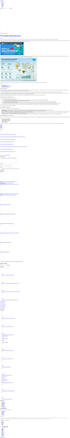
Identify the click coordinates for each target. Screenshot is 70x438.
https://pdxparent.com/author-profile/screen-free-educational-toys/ (7, 139)
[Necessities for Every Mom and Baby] (6, 251)
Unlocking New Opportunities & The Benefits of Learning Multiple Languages (9, 193)
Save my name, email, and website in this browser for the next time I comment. (10, 168)
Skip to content (2, 0)
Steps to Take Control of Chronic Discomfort (5, 204)
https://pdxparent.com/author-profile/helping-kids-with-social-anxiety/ (8, 134)
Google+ (1, 126)
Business (3, 3)
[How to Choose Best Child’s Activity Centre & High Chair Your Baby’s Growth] (3, 183)
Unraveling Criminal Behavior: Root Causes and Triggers (7, 223)
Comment (1, 163)
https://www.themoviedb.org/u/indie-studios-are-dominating (7, 141)
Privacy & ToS (3, 412)
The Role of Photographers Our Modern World (5, 242)
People (2, 5)
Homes (2, 4)
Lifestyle (3, 298)
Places (2, 6)
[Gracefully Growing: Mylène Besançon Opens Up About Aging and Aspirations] (6, 232)
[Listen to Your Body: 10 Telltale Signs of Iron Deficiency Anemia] (6, 213)
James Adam (6, 33)
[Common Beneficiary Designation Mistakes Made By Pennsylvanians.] (1, 194)
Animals (3, 337)
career (1, 124)
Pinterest (1, 127)
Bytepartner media (2, 437)
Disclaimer (3, 411)
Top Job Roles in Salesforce (5, 86)
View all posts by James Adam (3, 155)
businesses (41, 39)
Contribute (3, 413)
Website (9, 155)
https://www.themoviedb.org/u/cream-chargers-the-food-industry (7, 151)
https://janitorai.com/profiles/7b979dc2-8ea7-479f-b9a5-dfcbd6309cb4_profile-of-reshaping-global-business (12, 136)
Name (1, 164)
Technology (3, 333)
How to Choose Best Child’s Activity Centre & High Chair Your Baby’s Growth (9, 184)
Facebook (1, 125)
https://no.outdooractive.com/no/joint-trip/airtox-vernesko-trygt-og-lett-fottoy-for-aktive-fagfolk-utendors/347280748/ (13, 146)
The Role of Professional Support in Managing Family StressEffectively (8, 181)
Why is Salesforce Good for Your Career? (10, 35)
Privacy (3, 435)
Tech (2, 425)
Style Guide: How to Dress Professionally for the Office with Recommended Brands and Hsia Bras (11, 261)
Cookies (3, 433)
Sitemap (3, 414)
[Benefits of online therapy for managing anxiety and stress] (1, 182)
